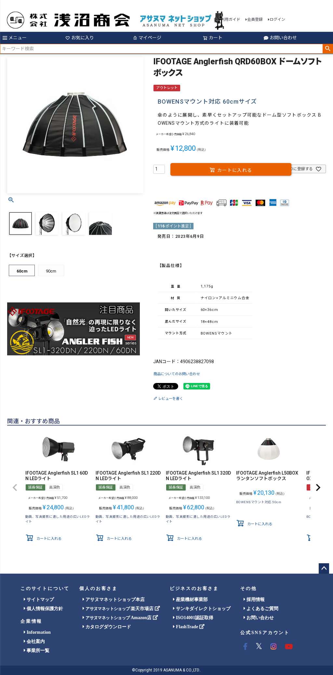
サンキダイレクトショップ (203, 608)
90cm (51, 271)
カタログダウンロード (107, 626)
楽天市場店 (120, 608)
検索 (328, 48)
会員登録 (255, 19)
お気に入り (82, 37)
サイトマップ (39, 599)
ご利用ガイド (228, 19)
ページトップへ (324, 568)
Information (38, 632)
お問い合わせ (283, 37)
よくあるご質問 (261, 608)
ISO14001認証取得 (194, 617)
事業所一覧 (37, 650)
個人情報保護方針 (44, 608)
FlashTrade (187, 626)
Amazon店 (119, 617)
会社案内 (35, 641)
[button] (15, 487)
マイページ (150, 37)
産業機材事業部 (191, 599)
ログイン (277, 19)
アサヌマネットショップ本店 (114, 599)
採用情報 (255, 599)
